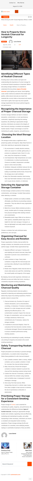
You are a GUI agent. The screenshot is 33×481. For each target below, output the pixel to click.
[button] (29, 17)
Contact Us (12, 2)
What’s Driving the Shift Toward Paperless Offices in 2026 (16, 19)
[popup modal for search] (31, 11)
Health (11, 25)
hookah (13, 404)
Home (5, 25)
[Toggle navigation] (16, 11)
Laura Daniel (17, 41)
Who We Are (20, 2)
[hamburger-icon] (30, 479)
